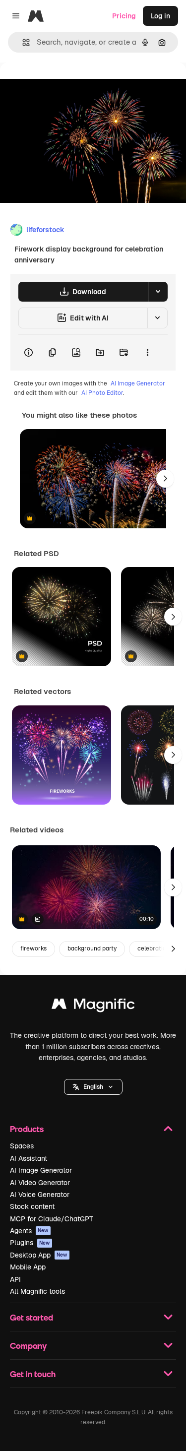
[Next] (165, 478)
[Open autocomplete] (22, 42)
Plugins (30, 1242)
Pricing (124, 15)
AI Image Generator (138, 383)
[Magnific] (93, 1006)
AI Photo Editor (102, 393)
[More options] (147, 353)
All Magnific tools (37, 1291)
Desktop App (38, 1255)
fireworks (33, 948)
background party (92, 948)
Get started (31, 1317)
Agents (29, 1230)
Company (28, 1345)
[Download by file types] (158, 292)
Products (27, 1129)
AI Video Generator (40, 1182)
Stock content (32, 1206)
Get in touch (33, 1374)
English (93, 1087)
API (15, 1279)
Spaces (22, 1145)
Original (63, 85)
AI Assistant (28, 1158)
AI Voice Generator (39, 1194)
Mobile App (28, 1266)
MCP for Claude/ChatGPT (51, 1218)
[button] (93, 1087)
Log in (160, 15)
